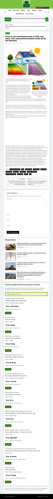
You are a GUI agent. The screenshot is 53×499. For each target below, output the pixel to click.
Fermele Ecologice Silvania (20, 459)
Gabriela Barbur (21, 279)
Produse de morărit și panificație (17, 303)
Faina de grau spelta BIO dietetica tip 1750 (16, 375)
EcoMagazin (9, 43)
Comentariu (10, 199)
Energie (23, 10)
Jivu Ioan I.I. (16, 346)
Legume (11, 321)
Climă (28, 10)
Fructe (11, 396)
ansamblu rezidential (15, 169)
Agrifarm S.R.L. (17, 328)
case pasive (9, 171)
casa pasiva (36, 169)
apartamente (28, 169)
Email (8, 220)
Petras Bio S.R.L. (17, 309)
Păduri (40, 10)
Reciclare (16, 10)
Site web (9, 225)
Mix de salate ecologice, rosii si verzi (14, 357)
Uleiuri (11, 453)
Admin (19, 256)
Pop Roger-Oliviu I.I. (18, 440)
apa (23, 169)
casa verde (43, 169)
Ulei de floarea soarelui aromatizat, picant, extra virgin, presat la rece (22, 451)
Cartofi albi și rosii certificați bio (13, 338)
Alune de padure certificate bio (13, 394)
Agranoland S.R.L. (18, 384)
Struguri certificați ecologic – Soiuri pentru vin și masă (18, 432)
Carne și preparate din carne (16, 472)
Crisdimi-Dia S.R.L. (18, 403)
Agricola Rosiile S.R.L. (19, 421)
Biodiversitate (20, 13)
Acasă (9, 10)
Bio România (44, 488)
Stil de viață (29, 13)
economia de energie (11, 174)
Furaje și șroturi (13, 415)
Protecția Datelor (40, 496)
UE (30, 174)
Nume (8, 214)
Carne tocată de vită (10, 469)
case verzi (16, 171)
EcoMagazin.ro (12, 496)
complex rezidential (31, 171)
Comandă (8, 313)
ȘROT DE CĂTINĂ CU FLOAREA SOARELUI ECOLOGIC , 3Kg (20, 413)
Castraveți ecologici (10, 319)
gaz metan (20, 174)
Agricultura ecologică (10, 288)
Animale (34, 10)
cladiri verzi (22, 171)
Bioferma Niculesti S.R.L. (19, 365)
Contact (46, 496)
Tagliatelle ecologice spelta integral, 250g (15, 300)
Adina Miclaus (21, 247)
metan (26, 174)
